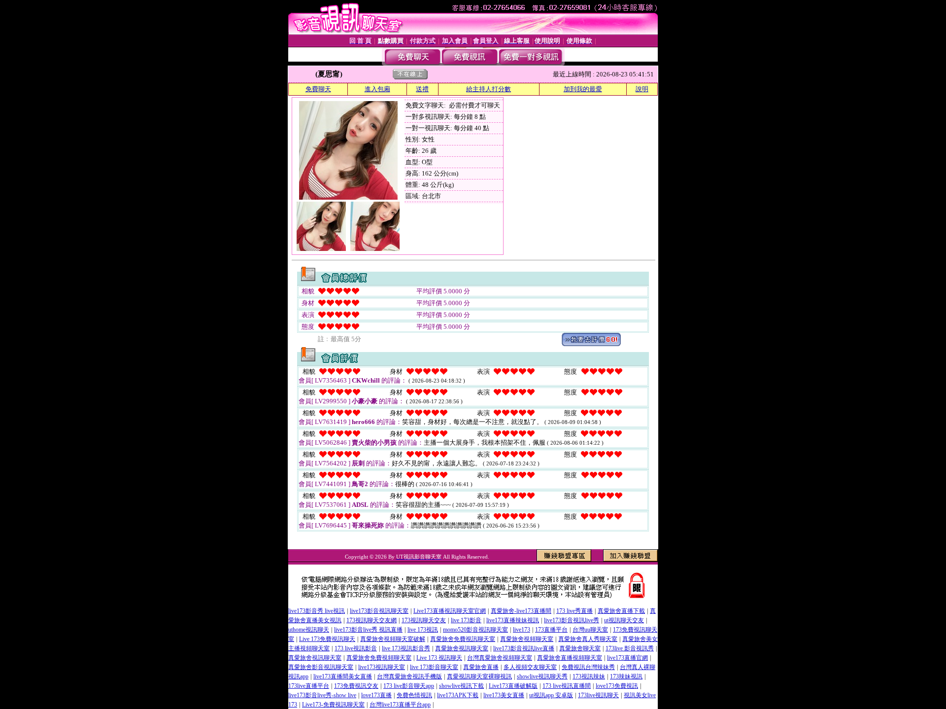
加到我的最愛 (583, 89)
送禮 (422, 89)
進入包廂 (377, 89)
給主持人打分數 (488, 89)
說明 (642, 89)
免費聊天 (318, 89)
